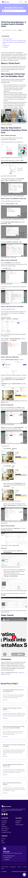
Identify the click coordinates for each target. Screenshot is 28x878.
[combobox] (14, 11)
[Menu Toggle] (25, 1)
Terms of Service (4, 866)
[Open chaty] (24, 874)
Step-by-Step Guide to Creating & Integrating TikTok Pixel (14, 43)
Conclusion (5, 47)
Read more (5, 699)
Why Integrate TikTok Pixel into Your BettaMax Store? (14, 40)
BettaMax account (11, 309)
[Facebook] (2, 814)
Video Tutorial (6, 45)
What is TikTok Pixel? (7, 39)
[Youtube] (7, 814)
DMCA (19, 866)
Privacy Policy (13, 866)
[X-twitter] (4, 814)
